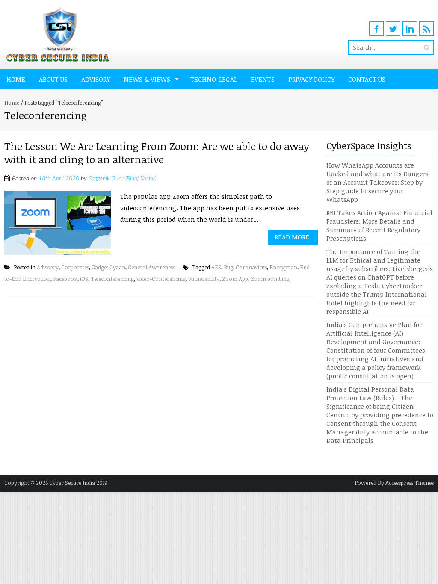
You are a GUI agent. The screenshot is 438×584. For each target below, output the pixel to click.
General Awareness (151, 267)
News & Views (147, 79)
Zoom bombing (270, 279)
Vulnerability (203, 279)
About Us (53, 79)
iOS (84, 279)
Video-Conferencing (161, 279)
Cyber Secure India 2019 (78, 483)
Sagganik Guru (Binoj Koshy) (122, 179)
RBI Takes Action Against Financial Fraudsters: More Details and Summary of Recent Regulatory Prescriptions (379, 225)
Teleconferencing (112, 279)
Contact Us (366, 79)
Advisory (95, 79)
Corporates (75, 267)
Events (263, 79)
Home (15, 79)
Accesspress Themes (409, 483)
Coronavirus (251, 267)
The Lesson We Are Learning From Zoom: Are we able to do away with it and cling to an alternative (156, 152)
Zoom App (235, 279)
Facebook (65, 279)
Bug (228, 267)
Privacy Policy (311, 79)
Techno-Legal (213, 79)
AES (216, 267)
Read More (292, 237)
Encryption (283, 267)
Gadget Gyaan (108, 267)
